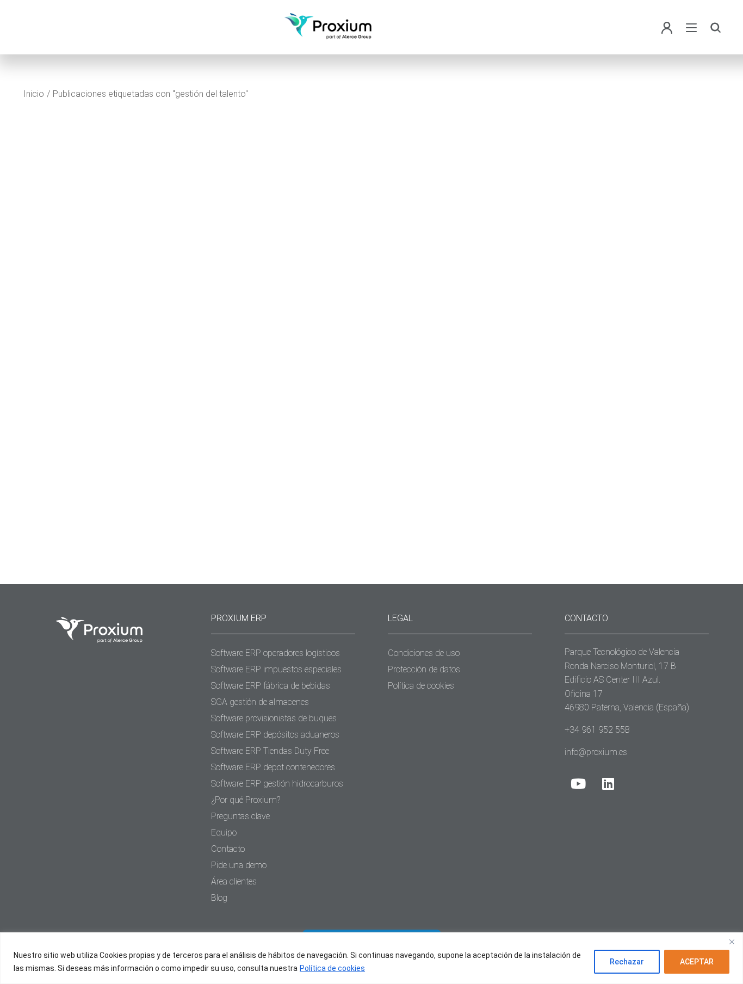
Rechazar (627, 961)
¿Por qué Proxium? (245, 800)
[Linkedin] (608, 783)
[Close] (731, 941)
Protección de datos (424, 669)
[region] (371, 958)
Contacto (228, 849)
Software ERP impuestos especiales (276, 669)
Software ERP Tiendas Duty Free (270, 751)
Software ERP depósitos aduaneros (275, 734)
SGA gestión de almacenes (260, 702)
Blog (54, 430)
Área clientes (234, 881)
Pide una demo (239, 865)
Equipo (224, 832)
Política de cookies (332, 968)
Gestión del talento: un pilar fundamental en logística (121, 402)
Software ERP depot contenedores (273, 767)
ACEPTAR (697, 961)
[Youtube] (578, 783)
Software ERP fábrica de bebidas (270, 685)
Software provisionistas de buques (274, 718)
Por (94, 430)
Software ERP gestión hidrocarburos (277, 783)
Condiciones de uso (424, 653)
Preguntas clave (240, 816)
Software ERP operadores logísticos (275, 653)
